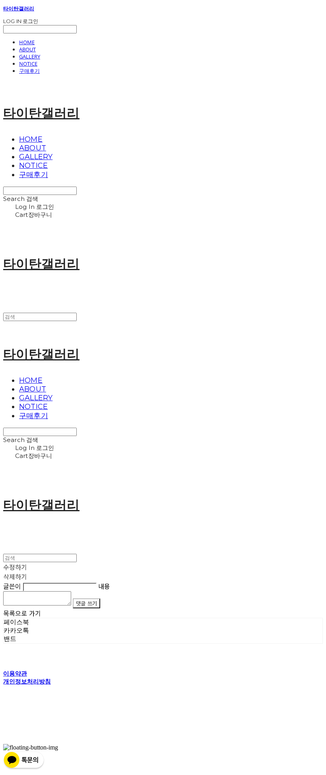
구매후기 (29, 70)
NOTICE (28, 63)
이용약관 (15, 673)
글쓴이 (12, 586)
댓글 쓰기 (86, 603)
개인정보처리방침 (27, 681)
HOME (27, 42)
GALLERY (29, 56)
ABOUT (27, 49)
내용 (104, 586)
